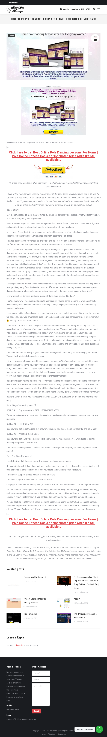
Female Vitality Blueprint (34, 577)
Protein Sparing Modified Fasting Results (34, 601)
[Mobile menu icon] (98, 9)
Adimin (77, 599)
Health (11, 36)
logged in (19, 645)
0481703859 (13, 2)
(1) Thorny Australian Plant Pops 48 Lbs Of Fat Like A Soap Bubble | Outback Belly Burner (87, 582)
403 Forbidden (30, 614)
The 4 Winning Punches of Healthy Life (85, 616)
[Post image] (14, 581)
